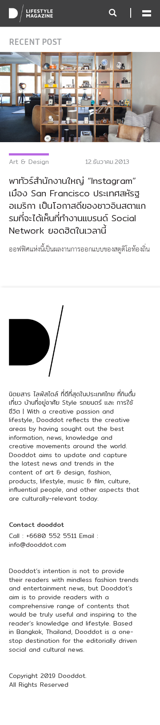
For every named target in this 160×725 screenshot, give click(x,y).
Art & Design (29, 162)
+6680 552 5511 (51, 536)
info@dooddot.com (37, 545)
